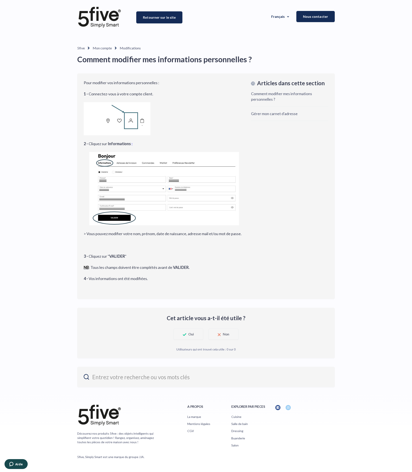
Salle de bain (239, 424)
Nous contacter (315, 16)
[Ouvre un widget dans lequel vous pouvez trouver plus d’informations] (16, 464)
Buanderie (238, 438)
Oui (191, 334)
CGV (190, 431)
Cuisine (236, 417)
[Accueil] (99, 17)
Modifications (130, 48)
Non (226, 334)
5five (81, 48)
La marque (194, 417)
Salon (235, 445)
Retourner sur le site (159, 17)
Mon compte (102, 48)
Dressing (237, 431)
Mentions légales (198, 424)
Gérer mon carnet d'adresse (274, 113)
